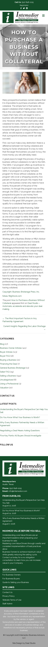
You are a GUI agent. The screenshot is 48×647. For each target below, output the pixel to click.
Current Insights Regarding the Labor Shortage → (24, 327)
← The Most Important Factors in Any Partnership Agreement (19, 320)
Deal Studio (30, 643)
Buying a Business (8, 360)
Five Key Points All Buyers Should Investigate (20, 435)
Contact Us (7, 592)
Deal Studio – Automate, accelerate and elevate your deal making (22, 306)
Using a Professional (9, 384)
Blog (2, 344)
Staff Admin (7, 604)
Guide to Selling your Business (15, 582)
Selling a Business (8, 376)
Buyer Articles (6, 352)
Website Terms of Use (11, 600)
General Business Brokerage (12, 368)
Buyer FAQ (5, 356)
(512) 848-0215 (27, 2)
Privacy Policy (8, 596)
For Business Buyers (11, 579)
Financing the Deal (8, 364)
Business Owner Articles (11, 348)
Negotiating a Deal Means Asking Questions (20, 430)
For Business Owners (11, 575)
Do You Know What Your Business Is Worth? (20, 417)
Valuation (4, 387)
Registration (24, 5)
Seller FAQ (5, 372)
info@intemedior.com (18, 491)
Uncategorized (6, 380)
